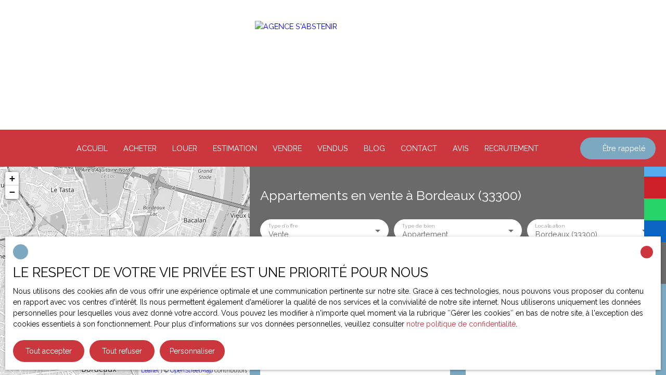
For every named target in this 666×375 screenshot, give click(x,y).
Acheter (140, 148)
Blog (374, 148)
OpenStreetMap (191, 370)
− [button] (12, 191)
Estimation (235, 148)
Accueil (92, 148)
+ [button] (12, 178)
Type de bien (418, 225)
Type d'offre (283, 225)
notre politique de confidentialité (461, 324)
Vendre (287, 148)
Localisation (550, 225)
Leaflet (150, 370)
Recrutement (511, 148)
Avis (461, 148)
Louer (184, 148)
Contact (419, 148)
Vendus (332, 148)
